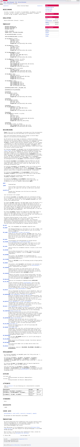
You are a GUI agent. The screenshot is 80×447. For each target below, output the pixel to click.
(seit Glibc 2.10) (10, 327)
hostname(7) (29, 413)
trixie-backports (49, 20)
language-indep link (50, 7)
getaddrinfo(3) (11, 288)
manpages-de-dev (10, 3)
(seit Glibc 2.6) (10, 323)
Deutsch (47, 30)
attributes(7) (10, 385)
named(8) (34, 413)
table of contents (50, 13)
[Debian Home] (1, 2)
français (47, 34)
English (47, 32)
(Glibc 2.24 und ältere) (12, 317)
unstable (47, 24)
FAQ (16, 2)
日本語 (47, 36)
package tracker (49, 9)
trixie (47, 18)
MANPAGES (5, 0)
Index (5, 2)
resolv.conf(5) (7, 150)
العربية (47, 29)
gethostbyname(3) (35, 265)
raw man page (49, 10)
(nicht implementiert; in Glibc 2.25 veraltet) (16, 232)
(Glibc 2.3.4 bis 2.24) (12, 310)
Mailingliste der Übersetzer (22, 433)
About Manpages (10, 2)
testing (5, 3)
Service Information (22, 2)
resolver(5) (23, 413)
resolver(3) (5, 5)
